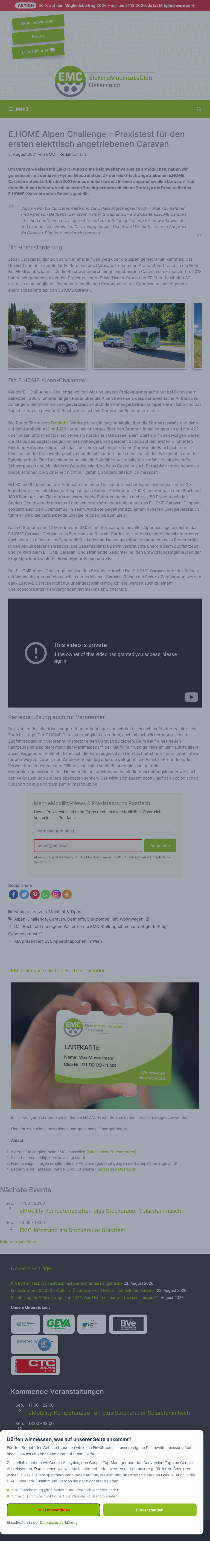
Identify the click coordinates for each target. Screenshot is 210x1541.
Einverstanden (150, 1510)
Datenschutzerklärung (59, 1522)
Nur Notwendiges (53, 1510)
